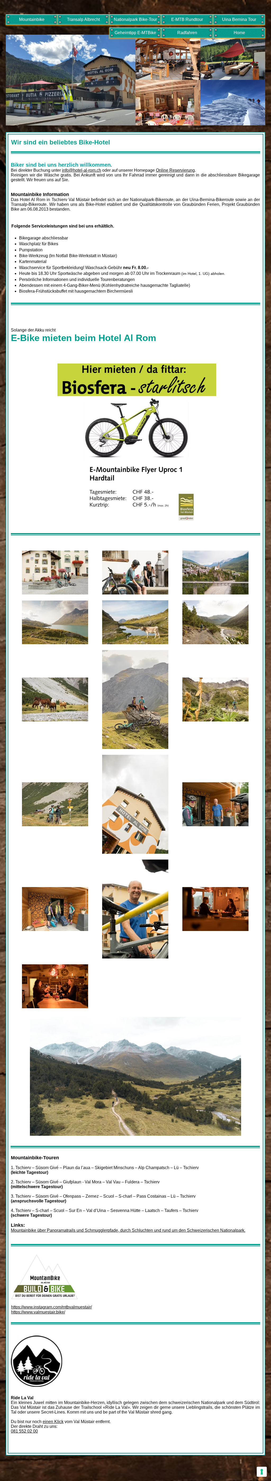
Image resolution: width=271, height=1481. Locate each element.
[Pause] (36, 1128)
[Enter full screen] (234, 1128)
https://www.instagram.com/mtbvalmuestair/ (51, 1307)
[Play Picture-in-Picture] (225, 1128)
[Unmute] (45, 1128)
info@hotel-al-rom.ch (81, 170)
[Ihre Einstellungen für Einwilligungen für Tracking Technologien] (262, 1472)
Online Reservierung (175, 170)
